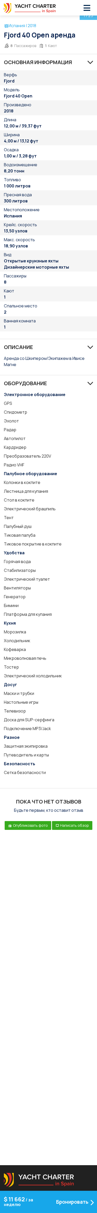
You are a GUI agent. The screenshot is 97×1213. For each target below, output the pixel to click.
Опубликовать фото (30, 825)
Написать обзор (74, 825)
